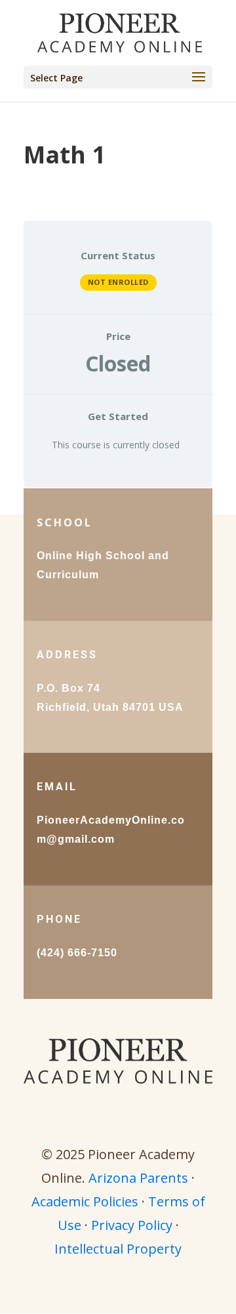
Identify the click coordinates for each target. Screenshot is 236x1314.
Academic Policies (84, 1201)
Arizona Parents (138, 1178)
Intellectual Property (118, 1249)
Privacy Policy (131, 1225)
